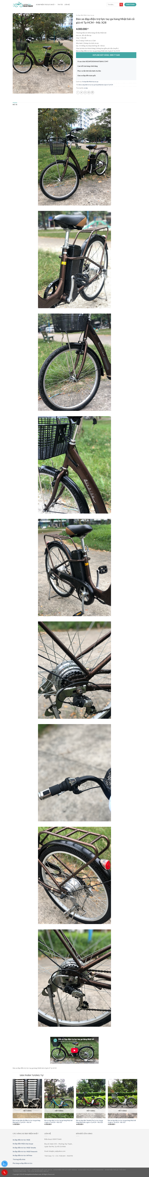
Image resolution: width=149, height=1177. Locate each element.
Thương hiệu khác (19, 1159)
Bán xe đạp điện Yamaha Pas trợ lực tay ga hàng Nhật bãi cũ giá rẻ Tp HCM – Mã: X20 (89, 1121)
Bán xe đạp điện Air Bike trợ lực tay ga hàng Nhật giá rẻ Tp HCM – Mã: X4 (26, 1121)
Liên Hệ (67, 4)
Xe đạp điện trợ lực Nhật (45, 4)
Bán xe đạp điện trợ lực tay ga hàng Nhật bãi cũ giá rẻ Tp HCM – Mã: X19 (122, 1121)
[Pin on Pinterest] (89, 92)
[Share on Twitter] (81, 92)
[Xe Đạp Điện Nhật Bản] (23, 4)
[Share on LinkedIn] (92, 92)
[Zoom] (15, 91)
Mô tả (15, 104)
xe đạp (86, 88)
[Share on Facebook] (78, 92)
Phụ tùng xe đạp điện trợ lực (22, 1163)
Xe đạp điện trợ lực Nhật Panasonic (25, 1151)
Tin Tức (60, 4)
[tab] (15, 105)
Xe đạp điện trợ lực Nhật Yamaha (24, 1148)
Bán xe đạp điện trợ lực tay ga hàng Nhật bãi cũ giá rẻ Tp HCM (96, 85)
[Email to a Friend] (85, 92)
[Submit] (121, 4)
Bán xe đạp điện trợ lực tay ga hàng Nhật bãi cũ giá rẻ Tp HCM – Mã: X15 (58, 1121)
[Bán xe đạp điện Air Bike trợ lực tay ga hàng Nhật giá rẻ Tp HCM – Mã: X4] (27, 1098)
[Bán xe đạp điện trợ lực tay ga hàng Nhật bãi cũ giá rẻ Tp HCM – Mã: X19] (122, 1098)
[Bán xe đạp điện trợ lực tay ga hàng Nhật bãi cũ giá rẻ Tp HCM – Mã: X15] (59, 1098)
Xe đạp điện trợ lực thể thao (22, 1155)
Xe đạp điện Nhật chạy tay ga (85, 15)
